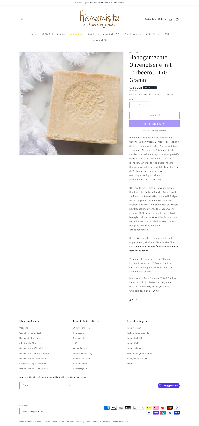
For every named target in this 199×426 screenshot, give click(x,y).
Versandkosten (80, 348)
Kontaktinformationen (122, 421)
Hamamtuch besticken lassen (33, 358)
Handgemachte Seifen (137, 358)
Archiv (130, 363)
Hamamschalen (134, 348)
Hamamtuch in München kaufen (34, 353)
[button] (22, 19)
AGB (88, 421)
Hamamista (29, 422)
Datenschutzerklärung (75, 421)
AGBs (75, 343)
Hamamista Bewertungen (31, 338)
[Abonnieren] (68, 385)
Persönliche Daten (81, 358)
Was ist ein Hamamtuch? (30, 332)
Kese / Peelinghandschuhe (139, 353)
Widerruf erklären (81, 327)
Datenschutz (79, 338)
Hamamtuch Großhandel (31, 348)
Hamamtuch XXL (134, 338)
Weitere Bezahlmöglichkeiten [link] (154, 130)
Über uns (23, 327)
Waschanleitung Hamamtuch (32, 363)
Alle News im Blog (27, 343)
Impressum (78, 332)
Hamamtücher (134, 343)
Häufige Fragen (80, 363)
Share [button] (135, 299)
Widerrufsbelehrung (82, 353)
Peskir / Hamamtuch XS (138, 332)
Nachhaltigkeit (80, 368)
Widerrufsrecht (58, 421)
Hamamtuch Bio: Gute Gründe (33, 368)
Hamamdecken (134, 327)
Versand (144, 94)
